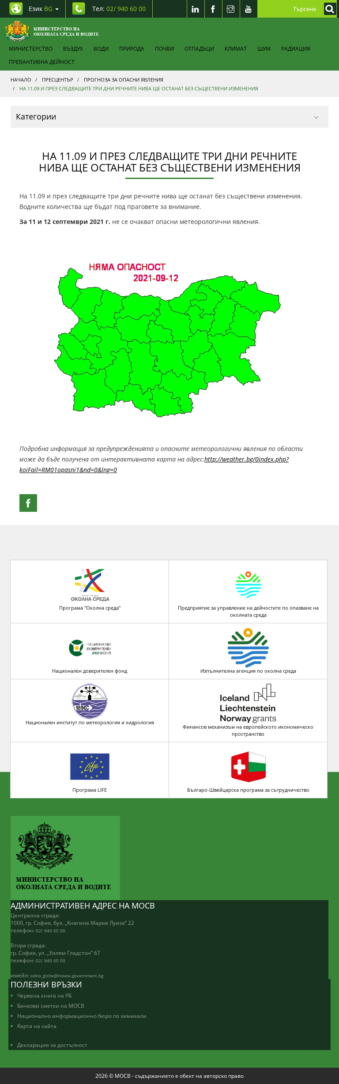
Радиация (295, 48)
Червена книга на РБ (44, 995)
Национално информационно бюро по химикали (82, 1015)
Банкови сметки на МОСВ (50, 1005)
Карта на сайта (36, 1025)
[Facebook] (213, 9)
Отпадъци (199, 48)
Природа (131, 48)
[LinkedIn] (195, 9)
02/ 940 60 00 (50, 931)
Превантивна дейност (42, 61)
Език (41, 8)
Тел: (119, 8)
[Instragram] (231, 9)
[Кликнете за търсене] (328, 8)
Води (101, 48)
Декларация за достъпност (52, 1044)
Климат (236, 48)
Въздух (73, 48)
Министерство (31, 48)
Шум (264, 48)
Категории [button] (36, 116)
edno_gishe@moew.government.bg (66, 975)
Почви (164, 48)
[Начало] (51, 31)
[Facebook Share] (28, 503)
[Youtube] (248, 9)
